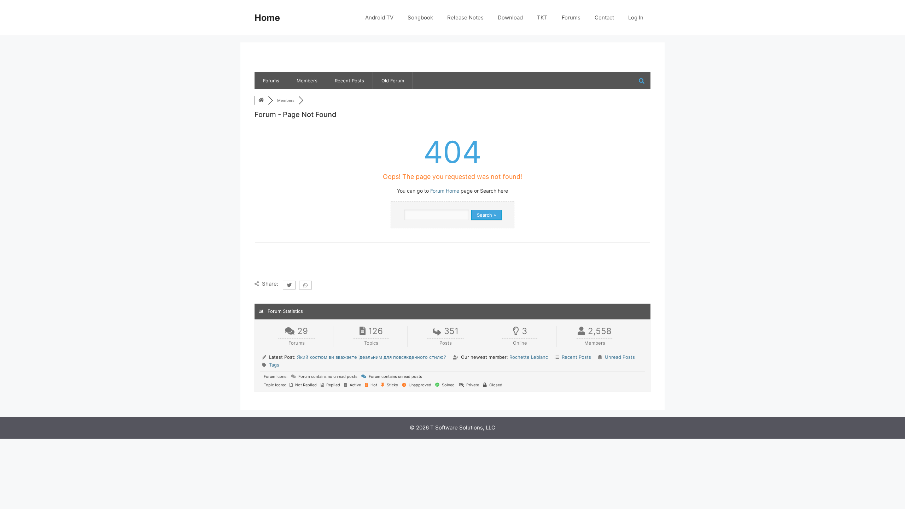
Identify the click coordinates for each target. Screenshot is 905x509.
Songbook (420, 17)
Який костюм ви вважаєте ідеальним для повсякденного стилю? (371, 357)
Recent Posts (349, 80)
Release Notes (465, 17)
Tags (274, 365)
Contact (604, 17)
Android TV (379, 17)
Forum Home (444, 191)
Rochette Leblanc (528, 357)
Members (307, 80)
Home (267, 17)
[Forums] (261, 100)
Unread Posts (620, 357)
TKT (542, 17)
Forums (571, 17)
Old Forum (392, 80)
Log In (635, 17)
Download (510, 17)
